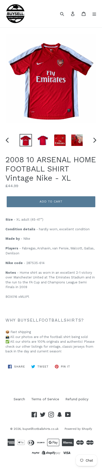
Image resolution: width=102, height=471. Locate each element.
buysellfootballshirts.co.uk (40, 429)
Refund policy (76, 399)
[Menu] (94, 13)
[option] (25, 140)
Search (19, 399)
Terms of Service (45, 399)
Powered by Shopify (78, 429)
